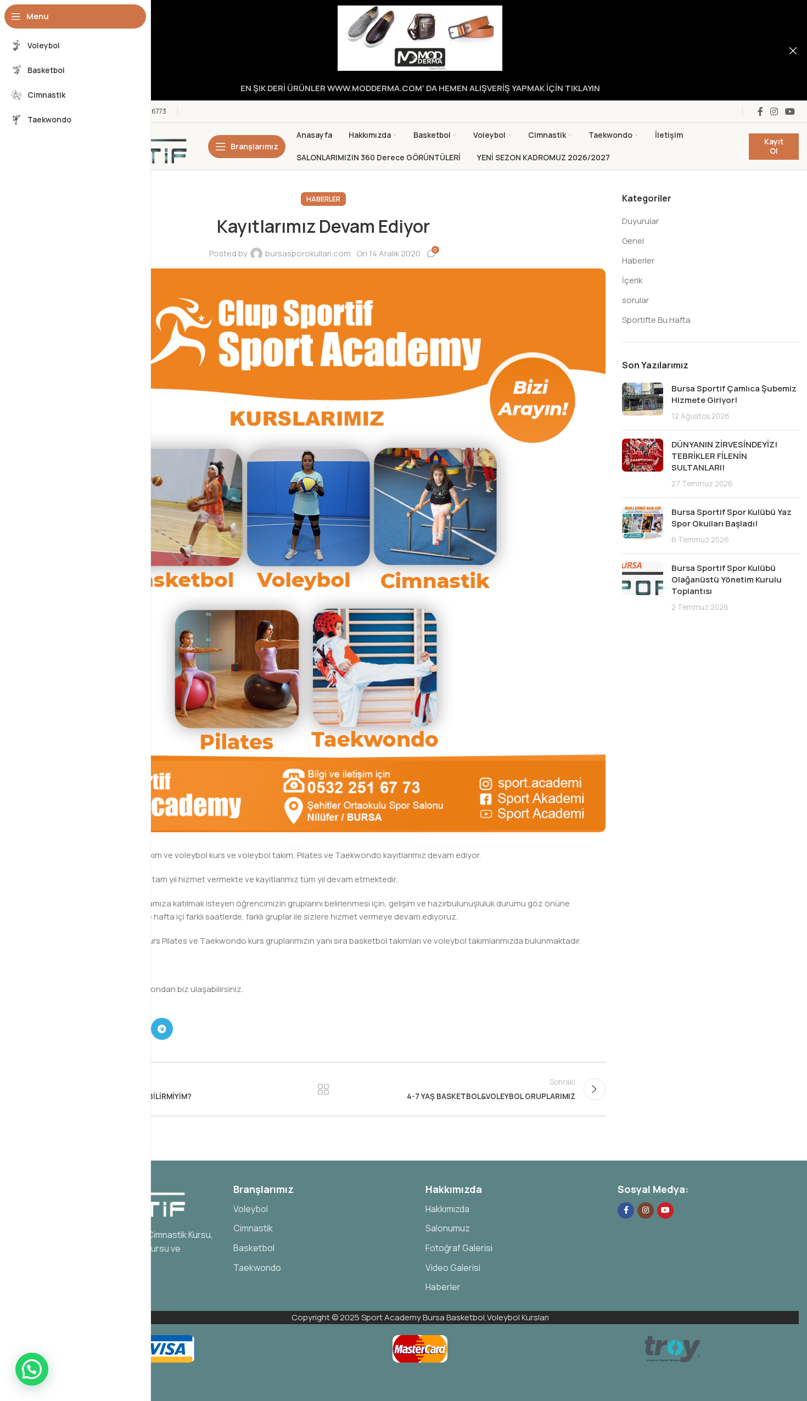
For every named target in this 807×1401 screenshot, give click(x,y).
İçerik (632, 280)
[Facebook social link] (760, 111)
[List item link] (323, 1209)
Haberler (323, 199)
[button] (31, 1369)
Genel (633, 240)
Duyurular (640, 221)
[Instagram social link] (773, 111)
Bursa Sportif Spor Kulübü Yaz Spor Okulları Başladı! (731, 517)
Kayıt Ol (773, 146)
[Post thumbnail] (642, 402)
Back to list (323, 1089)
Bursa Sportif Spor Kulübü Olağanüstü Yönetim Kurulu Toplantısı (726, 579)
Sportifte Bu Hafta (656, 320)
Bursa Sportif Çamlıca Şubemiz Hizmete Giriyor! (734, 394)
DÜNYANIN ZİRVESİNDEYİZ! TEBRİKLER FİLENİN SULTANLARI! (724, 456)
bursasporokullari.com (308, 253)
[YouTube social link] (790, 111)
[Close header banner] (793, 50)
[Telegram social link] (162, 1029)
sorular (635, 300)
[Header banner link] (403, 50)
